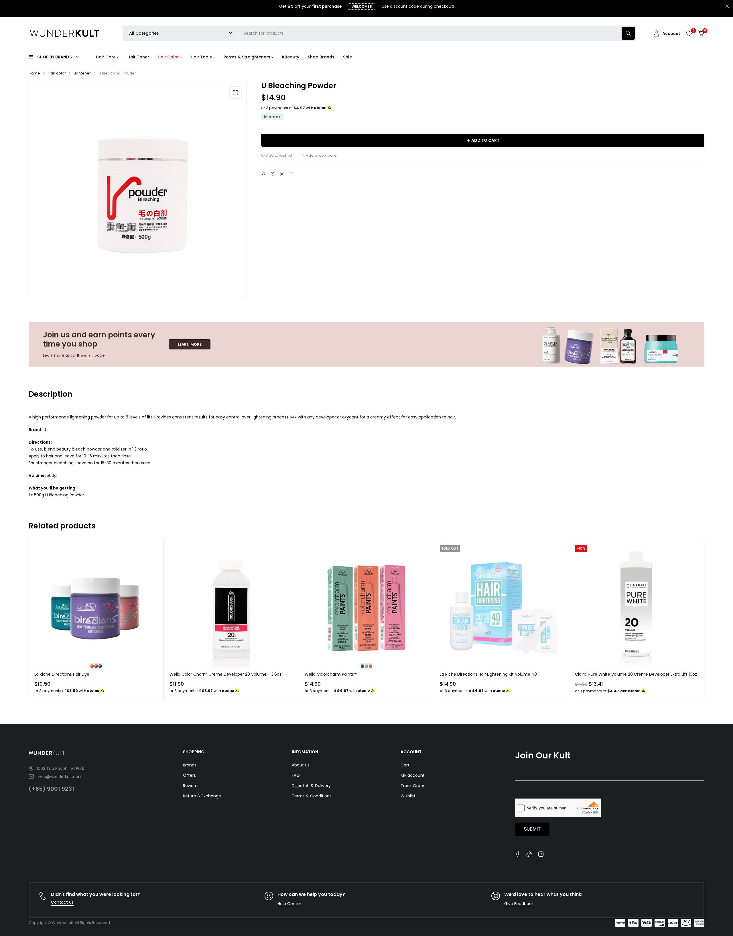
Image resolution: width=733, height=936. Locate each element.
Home (34, 73)
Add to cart (485, 140)
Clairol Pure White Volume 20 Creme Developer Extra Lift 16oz (636, 674)
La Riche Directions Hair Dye (61, 674)
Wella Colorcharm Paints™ (331, 674)
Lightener (82, 73)
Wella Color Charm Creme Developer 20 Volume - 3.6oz (225, 674)
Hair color (57, 73)
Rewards (85, 355)
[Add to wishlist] (276, 155)
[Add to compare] (319, 155)
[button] (235, 92)
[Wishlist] (689, 33)
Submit (532, 829)
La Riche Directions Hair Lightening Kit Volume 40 (488, 674)
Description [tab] (50, 394)
